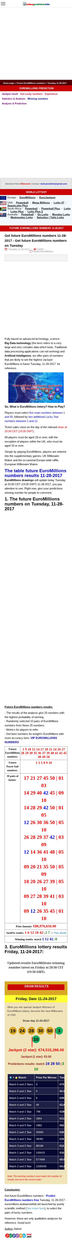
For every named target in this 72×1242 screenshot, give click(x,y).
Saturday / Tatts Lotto (50, 217)
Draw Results (37, 986)
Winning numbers (38, 98)
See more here (35, 1208)
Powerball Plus (50, 208)
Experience (51, 94)
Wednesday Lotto (22, 217)
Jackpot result (10, 94)
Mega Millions (41, 202)
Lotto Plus (17, 211)
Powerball (22, 202)
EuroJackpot (47, 197)
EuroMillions (27, 197)
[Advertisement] (36, 44)
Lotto (67, 208)
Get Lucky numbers (31, 94)
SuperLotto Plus (17, 205)
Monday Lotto (61, 214)
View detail (60, 933)
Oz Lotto (42, 214)
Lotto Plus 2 (35, 211)
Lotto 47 (59, 202)
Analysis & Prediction (14, 103)
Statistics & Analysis (13, 98)
